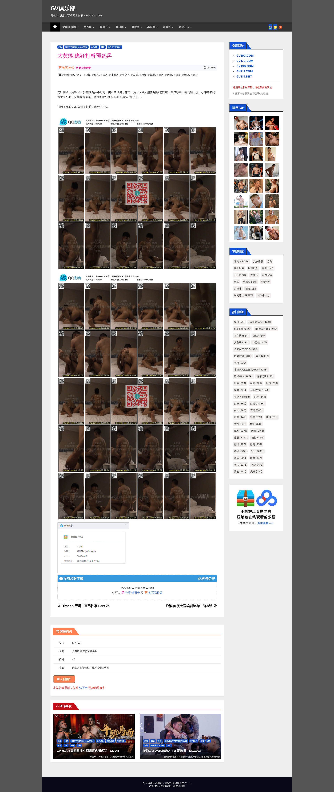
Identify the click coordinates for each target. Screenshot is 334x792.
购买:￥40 (68, 67)
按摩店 (254, 274)
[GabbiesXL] (256, 201)
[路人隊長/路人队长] (241, 217)
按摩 (90, 27)
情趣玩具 (265, 376)
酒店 (186, 74)
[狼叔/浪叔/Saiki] (241, 138)
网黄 (103, 47)
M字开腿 (242, 328)
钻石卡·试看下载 (157, 745)
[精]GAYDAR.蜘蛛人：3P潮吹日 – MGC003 (172, 751)
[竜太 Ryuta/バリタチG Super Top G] (256, 154)
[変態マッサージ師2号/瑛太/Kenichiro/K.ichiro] (272, 154)
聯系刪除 (180, 786)
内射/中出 (242, 355)
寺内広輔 (267, 274)
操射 (240, 389)
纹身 (240, 423)
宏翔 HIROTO (241, 261)
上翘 (88, 74)
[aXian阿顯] (272, 201)
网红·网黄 (71, 27)
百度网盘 (120, 741)
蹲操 (240, 451)
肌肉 (161, 74)
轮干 (257, 451)
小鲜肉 (114, 74)
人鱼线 (241, 342)
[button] (280, 27)
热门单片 (94, 47)
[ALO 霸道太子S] (272, 170)
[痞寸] (256, 170)
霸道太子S (267, 268)
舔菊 (256, 444)
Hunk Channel (260, 321)
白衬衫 (257, 403)
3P (239, 321)
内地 (60, 47)
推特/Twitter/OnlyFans (76, 47)
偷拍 (96, 74)
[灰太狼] (256, 232)
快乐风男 (239, 268)
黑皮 (240, 471)
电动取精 (110, 741)
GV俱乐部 (62, 8)
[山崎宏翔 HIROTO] (241, 123)
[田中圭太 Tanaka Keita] (272, 185)
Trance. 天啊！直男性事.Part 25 (86, 606)
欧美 (137, 27)
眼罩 (240, 417)
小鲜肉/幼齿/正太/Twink (250, 369)
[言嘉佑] (241, 154)
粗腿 (272, 417)
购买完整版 (155, 592)
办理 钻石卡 (132, 592)
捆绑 (256, 383)
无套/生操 (259, 389)
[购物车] (275, 27)
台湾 (66, 741)
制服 (146, 741)
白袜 (240, 410)
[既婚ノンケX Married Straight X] (241, 170)
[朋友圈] (270, 27)
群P (66, 745)
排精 (272, 383)
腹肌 (240, 437)
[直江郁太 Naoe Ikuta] (272, 232)
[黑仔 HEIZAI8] (241, 185)
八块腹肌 (258, 261)
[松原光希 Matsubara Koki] (272, 138)
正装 (260, 396)
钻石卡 (83, 687)
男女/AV (265, 281)
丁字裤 (241, 335)
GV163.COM (245, 55)
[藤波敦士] (241, 232)
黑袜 (236, 281)
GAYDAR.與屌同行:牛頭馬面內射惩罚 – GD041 (88, 751)
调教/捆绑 (251, 288)
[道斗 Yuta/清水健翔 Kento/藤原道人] (256, 185)
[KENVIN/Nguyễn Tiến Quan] (256, 123)
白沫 (135, 74)
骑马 (195, 74)
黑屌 (257, 464)
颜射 (256, 457)
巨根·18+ (243, 376)
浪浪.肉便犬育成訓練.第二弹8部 (189, 606)
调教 (72, 745)
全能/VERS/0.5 (246, 349)
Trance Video (266, 328)
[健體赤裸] (241, 201)
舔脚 (240, 444)
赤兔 (269, 261)
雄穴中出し (263, 295)
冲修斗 (237, 288)
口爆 (153, 741)
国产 (106, 27)
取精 (153, 27)
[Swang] (272, 123)
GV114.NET (244, 76)
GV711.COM (244, 71)
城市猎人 (253, 268)
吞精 (240, 362)
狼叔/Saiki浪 (250, 281)
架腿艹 (125, 74)
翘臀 (152, 74)
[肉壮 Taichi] (256, 217)
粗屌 (144, 74)
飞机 (79, 745)
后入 (105, 74)
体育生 (260, 342)
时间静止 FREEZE (243, 295)
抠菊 (240, 383)
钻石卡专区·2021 (114, 47)
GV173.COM (244, 61)
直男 (169, 27)
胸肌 (169, 74)
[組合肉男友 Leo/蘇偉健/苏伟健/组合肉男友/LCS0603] (256, 138)
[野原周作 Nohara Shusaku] (272, 217)
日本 (122, 27)
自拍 (178, 74)
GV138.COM (245, 66)
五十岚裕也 (240, 274)
